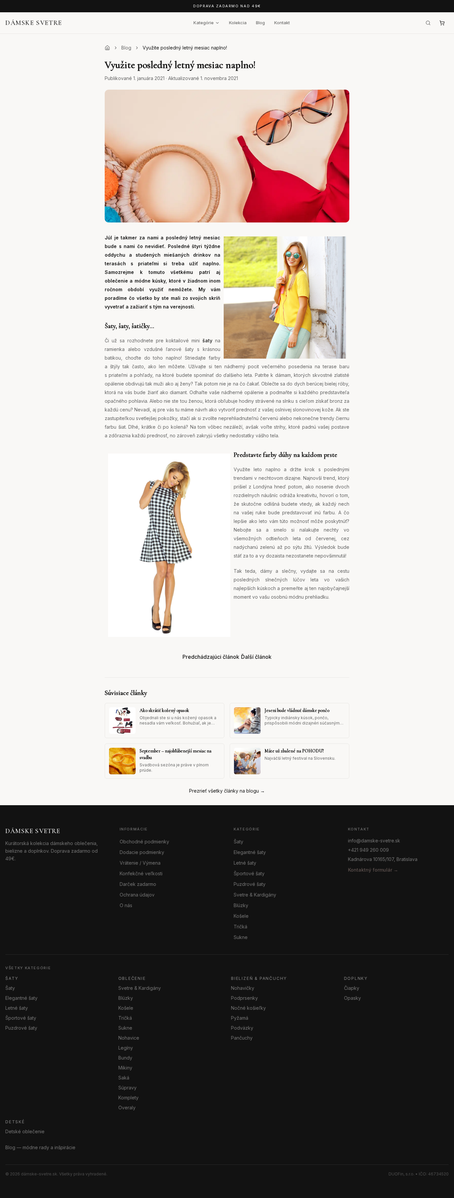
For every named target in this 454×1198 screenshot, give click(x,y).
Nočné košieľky (248, 1008)
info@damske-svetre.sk (374, 840)
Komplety (128, 1097)
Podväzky (242, 1028)
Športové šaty (249, 873)
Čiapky (351, 988)
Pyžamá (239, 1018)
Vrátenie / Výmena (140, 863)
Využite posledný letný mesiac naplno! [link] (185, 47)
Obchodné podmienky (144, 841)
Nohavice (128, 1038)
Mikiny (125, 1067)
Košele (241, 916)
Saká (123, 1077)
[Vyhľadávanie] (428, 23)
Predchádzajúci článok (210, 656)
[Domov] (107, 47)
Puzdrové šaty (250, 884)
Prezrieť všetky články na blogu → (227, 791)
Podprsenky (244, 998)
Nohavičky (242, 988)
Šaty (238, 841)
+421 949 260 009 (368, 850)
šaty (207, 340)
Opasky (352, 998)
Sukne (241, 937)
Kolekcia (238, 22)
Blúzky (241, 905)
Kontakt (282, 22)
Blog (260, 22)
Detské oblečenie (25, 1131)
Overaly (127, 1107)
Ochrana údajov (137, 895)
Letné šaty (245, 863)
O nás (126, 905)
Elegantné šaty (250, 852)
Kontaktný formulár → (373, 870)
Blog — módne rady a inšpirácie (40, 1147)
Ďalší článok (256, 656)
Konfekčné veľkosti (141, 873)
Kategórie (203, 22)
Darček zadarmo (138, 884)
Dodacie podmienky (142, 852)
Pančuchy (242, 1038)
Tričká (240, 926)
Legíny (125, 1048)
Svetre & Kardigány (255, 895)
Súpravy (127, 1087)
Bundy (125, 1058)
